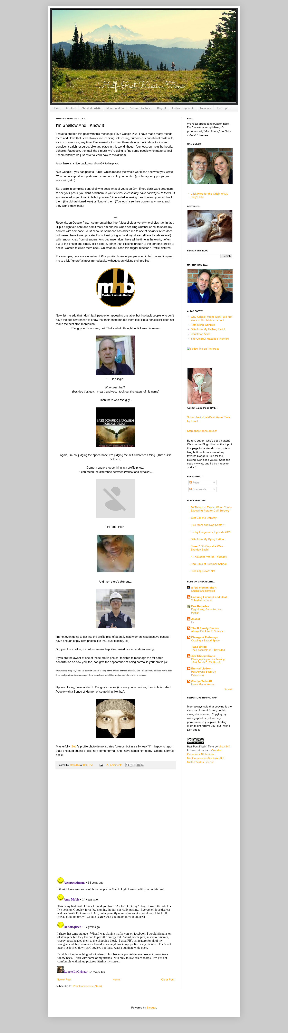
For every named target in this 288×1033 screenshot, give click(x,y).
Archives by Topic (140, 108)
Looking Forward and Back (209, 597)
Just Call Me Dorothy (203, 517)
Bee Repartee (200, 606)
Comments (199, 489)
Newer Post (64, 979)
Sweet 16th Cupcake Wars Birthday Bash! (207, 548)
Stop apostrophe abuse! (202, 430)
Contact (71, 108)
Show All (228, 689)
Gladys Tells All (201, 681)
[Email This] (127, 765)
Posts (195, 482)
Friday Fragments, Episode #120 (211, 532)
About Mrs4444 (91, 108)
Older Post (167, 979)
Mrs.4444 (224, 746)
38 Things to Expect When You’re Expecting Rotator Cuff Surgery (211, 509)
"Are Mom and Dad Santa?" (208, 524)
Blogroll (161, 108)
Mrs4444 (75, 765)
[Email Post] (101, 765)
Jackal (195, 618)
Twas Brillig (199, 646)
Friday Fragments (183, 108)
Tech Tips (222, 108)
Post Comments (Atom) (87, 986)
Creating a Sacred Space (205, 640)
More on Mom (115, 108)
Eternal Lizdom (201, 668)
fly (192, 622)
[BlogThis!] (131, 765)
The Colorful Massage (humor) (210, 338)
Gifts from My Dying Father (207, 539)
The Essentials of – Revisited (208, 649)
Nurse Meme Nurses (203, 684)
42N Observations (203, 656)
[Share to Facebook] (138, 765)
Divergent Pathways (204, 637)
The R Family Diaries (205, 628)
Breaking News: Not (203, 570)
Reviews (205, 108)
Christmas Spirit (200, 334)
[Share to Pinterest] (142, 765)
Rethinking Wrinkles (203, 324)
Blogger (151, 1007)
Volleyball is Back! (201, 600)
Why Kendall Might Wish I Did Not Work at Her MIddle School (211, 318)
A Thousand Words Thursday (209, 556)
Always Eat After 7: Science (207, 631)
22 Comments (114, 765)
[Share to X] (135, 765)
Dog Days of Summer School (208, 563)
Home (56, 108)
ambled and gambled (203, 590)
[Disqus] (115, 823)
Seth (74, 746)
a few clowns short (203, 587)
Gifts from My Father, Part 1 (208, 329)
